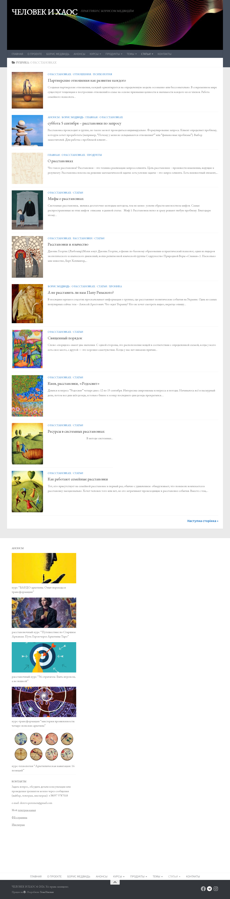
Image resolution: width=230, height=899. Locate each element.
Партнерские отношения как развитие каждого (87, 80)
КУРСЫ (94, 54)
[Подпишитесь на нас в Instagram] (215, 888)
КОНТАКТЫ (164, 54)
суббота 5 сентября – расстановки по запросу (84, 123)
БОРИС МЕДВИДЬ (57, 54)
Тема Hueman (47, 892)
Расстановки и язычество (68, 244)
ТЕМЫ (130, 54)
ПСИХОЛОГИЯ (102, 74)
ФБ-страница (19, 817)
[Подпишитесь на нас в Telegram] (209, 888)
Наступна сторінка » (202, 521)
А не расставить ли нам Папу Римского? (81, 292)
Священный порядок (65, 338)
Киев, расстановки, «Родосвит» (74, 383)
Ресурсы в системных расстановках (76, 431)
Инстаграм (18, 824)
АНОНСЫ (79, 54)
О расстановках (60, 160)
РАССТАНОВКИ (82, 238)
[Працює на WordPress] (24, 892)
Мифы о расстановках (66, 198)
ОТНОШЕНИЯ (82, 74)
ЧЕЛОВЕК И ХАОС (44, 12)
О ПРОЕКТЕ (35, 54)
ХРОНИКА (115, 286)
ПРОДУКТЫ (112, 54)
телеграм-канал (27, 810)
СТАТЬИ (146, 54)
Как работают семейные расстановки (78, 479)
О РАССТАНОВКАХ (59, 74)
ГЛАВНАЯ (17, 54)
